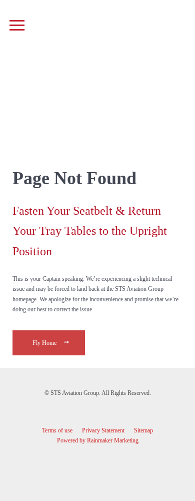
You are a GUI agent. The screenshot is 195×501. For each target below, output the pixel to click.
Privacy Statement (103, 430)
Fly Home (45, 342)
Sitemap (143, 430)
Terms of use (57, 430)
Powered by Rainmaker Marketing (97, 440)
